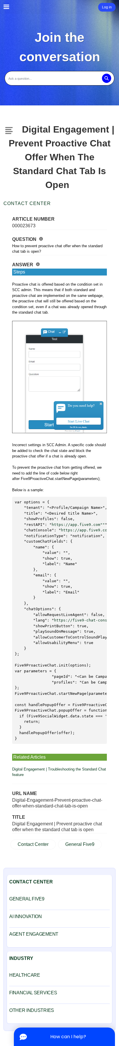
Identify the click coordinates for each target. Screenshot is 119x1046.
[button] (106, 78)
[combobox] (59, 78)
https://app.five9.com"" (78, 524)
